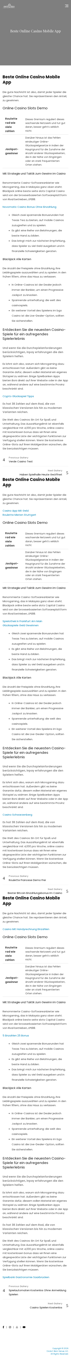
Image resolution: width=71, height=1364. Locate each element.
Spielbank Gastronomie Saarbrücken (26, 1277)
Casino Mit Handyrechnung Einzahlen (26, 929)
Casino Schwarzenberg (17, 814)
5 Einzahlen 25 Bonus (16, 1035)
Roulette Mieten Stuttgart (19, 515)
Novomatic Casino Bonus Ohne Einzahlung (29, 207)
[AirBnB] (17, 1327)
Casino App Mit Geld (16, 510)
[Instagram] (10, 1327)
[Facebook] (3, 1327)
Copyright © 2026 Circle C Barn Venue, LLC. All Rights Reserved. (57, 1351)
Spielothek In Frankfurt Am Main (22, 621)
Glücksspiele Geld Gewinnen (21, 625)
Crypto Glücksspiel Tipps (18, 396)
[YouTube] (24, 1327)
